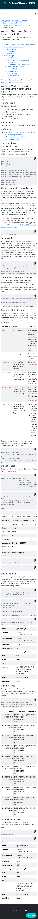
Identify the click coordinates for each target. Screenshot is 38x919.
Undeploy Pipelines (13, 76)
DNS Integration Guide (12, 139)
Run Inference (12, 73)
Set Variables (11, 62)
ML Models (17, 23)
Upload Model (12, 69)
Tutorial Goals (12, 49)
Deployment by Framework (12, 25)
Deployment (5, 21)
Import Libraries (12, 58)
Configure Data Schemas (15, 67)
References (11, 53)
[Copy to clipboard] (35, 158)
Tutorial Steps (9, 56)
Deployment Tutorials (19, 21)
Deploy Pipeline (12, 71)
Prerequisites (11, 51)
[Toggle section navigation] (35, 13)
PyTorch (27, 25)
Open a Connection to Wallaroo (18, 60)
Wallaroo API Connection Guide (15, 137)
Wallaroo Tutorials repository (11, 82)
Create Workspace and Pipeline (18, 64)
